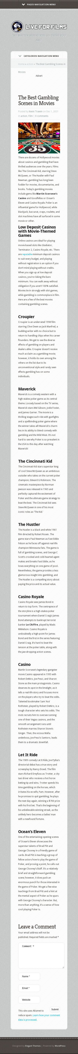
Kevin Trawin (35, 111)
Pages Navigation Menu (41, 4)
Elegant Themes (33, 1046)
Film (30, 116)
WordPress (60, 1046)
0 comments (41, 116)
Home (21, 64)
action (30, 64)
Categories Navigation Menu (41, 56)
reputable (27, 254)
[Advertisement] (48, 83)
